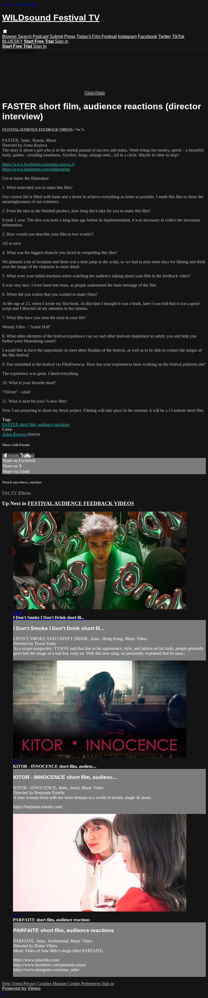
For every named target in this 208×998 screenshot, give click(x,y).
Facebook (147, 36)
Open (100, 93)
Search (25, 36)
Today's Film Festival (96, 36)
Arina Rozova (14, 434)
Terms (17, 983)
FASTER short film (19, 424)
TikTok (178, 36)
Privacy (30, 983)
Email (29, 455)
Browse (10, 36)
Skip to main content (19, 4)
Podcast (40, 36)
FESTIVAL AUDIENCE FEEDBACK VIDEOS (37, 129)
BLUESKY (12, 41)
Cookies (45, 983)
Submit (56, 36)
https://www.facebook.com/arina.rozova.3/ (38, 164)
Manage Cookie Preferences (77, 983)
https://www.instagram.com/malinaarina (36, 169)
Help (7, 983)
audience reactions (53, 424)
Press (69, 36)
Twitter (164, 36)
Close (89, 93)
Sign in (61, 41)
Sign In (40, 46)
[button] (5, 31)
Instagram (127, 36)
